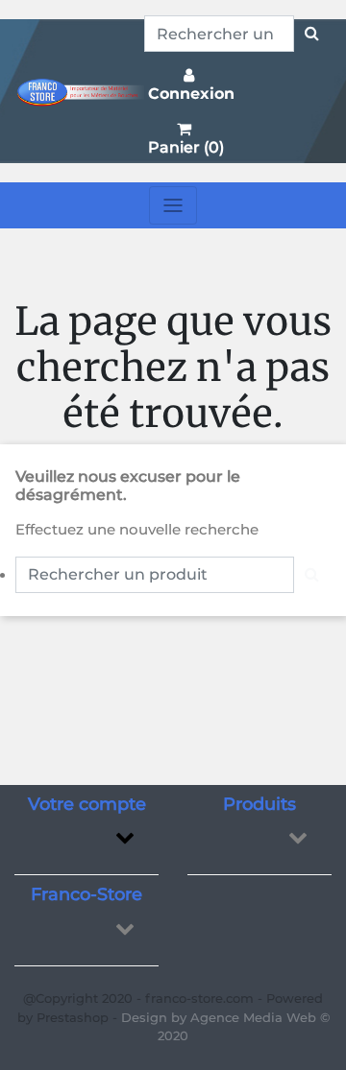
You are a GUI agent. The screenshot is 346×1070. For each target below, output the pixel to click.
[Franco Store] (79, 91)
